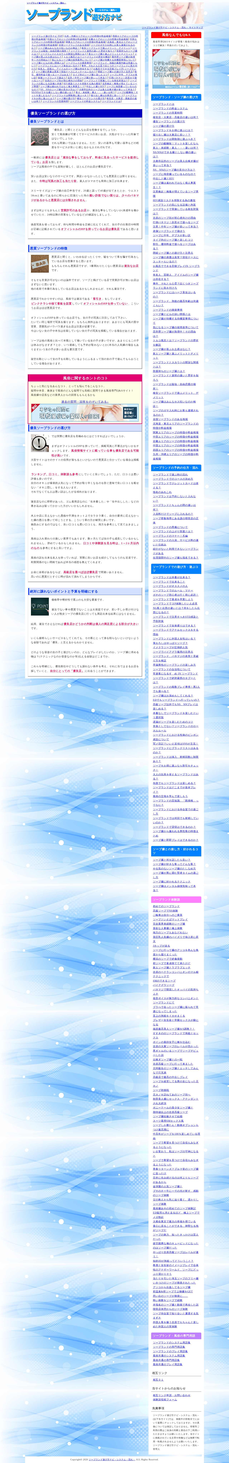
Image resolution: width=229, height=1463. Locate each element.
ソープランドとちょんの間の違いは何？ (174, 507)
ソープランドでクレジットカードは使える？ (176, 485)
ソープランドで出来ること (169, 582)
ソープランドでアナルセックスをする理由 (176, 632)
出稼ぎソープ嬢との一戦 (167, 1059)
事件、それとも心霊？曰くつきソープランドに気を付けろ (176, 285)
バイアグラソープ (163, 985)
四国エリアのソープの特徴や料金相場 (176, 450)
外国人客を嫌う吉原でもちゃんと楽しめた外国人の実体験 (176, 1324)
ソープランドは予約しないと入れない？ (174, 498)
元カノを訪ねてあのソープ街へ (172, 1094)
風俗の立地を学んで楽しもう (170, 796)
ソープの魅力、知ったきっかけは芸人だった (176, 1237)
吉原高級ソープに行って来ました (173, 1064)
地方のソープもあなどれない (170, 932)
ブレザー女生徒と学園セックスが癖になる (176, 1022)
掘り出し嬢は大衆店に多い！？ (107, 95)
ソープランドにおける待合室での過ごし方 (176, 811)
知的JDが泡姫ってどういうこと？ (173, 1261)
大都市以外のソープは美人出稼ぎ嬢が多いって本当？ (107, 89)
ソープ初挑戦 (161, 1090)
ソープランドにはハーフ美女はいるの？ (59, 66)
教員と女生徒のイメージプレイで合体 (176, 1265)
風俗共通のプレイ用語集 (167, 1364)
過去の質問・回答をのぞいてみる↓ (85, 401)
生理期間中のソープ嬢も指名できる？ (176, 557)
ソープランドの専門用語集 (169, 1347)
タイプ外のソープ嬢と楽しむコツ (90, 74)
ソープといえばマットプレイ (170, 919)
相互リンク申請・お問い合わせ (172, 1395)
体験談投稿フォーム (165, 1399)
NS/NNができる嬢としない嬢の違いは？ (52, 92)
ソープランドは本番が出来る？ (172, 577)
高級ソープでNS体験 (165, 910)
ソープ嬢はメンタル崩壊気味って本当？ (174, 888)
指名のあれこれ (162, 492)
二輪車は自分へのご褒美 (167, 915)
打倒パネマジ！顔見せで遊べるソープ (176, 222)
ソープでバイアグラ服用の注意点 (173, 652)
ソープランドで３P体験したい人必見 (175, 603)
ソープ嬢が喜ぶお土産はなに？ (172, 349)
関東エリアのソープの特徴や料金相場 (85, 42)
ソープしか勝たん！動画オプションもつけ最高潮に (176, 1127)
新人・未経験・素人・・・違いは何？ (95, 92)
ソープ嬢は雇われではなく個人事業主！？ (62, 86)
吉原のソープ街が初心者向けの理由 (63, 80)
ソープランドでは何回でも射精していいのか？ (176, 820)
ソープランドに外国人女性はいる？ (174, 638)
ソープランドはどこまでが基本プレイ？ (174, 789)
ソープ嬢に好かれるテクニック (172, 881)
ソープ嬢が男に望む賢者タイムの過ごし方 (176, 875)
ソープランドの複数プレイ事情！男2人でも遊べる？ (176, 689)
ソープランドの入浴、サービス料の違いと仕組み (176, 542)
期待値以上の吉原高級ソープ (170, 1112)
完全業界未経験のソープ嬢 (169, 924)
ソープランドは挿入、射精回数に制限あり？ (176, 759)
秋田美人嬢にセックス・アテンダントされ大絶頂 (176, 1101)
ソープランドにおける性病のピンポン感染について (176, 737)
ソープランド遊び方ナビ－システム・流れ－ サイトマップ (172, 27)
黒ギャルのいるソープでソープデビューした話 (176, 1053)
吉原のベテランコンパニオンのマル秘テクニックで (176, 974)
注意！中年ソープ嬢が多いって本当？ (87, 77)
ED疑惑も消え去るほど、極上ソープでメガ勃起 (176, 1215)
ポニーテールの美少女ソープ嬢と (173, 1107)
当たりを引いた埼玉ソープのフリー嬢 (176, 1278)
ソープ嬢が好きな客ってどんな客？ (174, 864)
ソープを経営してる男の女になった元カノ (176, 1083)
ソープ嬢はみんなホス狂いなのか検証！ (59, 48)
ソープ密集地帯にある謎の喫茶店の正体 (176, 520)
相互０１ (158, 1379)
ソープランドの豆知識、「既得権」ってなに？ (176, 803)
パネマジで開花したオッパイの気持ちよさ (176, 991)
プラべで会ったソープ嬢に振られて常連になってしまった (176, 1009)
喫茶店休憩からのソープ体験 (170, 1309)
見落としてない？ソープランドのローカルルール (176, 728)
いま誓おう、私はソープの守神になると (176, 1153)
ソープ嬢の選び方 (66, 98)
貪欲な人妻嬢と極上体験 (167, 928)
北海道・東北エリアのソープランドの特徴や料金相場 (176, 426)
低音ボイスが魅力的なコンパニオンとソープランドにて (176, 1000)
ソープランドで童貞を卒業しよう (173, 599)
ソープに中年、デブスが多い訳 (172, 235)
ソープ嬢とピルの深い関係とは (47, 63)
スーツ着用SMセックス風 (168, 1121)
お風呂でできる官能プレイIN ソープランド (176, 268)
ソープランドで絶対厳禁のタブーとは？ (174, 680)
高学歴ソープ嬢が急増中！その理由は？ (174, 334)
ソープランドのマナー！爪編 (170, 536)
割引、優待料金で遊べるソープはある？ (174, 246)
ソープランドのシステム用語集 (172, 1342)
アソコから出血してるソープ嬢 (172, 1287)
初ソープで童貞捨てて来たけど (172, 963)
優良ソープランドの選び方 (91, 98)
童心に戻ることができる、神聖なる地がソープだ (176, 1228)
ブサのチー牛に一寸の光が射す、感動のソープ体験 (176, 1193)
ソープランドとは (111, 101)
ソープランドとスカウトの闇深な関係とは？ (63, 54)
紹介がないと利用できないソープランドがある (176, 551)
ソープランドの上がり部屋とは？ (173, 531)
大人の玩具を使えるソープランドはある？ (176, 776)
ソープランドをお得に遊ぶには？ (173, 130)
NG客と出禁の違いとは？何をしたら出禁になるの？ (176, 610)
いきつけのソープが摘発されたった (174, 1282)
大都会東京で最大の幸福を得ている (174, 1221)
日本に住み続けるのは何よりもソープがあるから (176, 1180)
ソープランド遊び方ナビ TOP (46, 36)
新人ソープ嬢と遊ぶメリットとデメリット (111, 54)
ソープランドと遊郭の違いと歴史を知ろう (92, 51)
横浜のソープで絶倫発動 (167, 959)
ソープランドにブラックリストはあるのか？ (176, 750)
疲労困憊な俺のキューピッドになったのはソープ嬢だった (176, 1245)
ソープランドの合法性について (172, 669)
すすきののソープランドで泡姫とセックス (176, 1035)
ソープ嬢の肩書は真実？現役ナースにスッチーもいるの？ (66, 71)
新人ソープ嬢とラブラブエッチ (172, 967)
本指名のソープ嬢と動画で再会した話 (176, 1304)
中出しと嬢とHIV (95, 86)
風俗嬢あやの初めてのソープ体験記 (174, 1208)
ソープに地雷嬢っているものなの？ (174, 174)
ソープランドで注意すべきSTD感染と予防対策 (176, 619)
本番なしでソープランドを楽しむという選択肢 (176, 715)
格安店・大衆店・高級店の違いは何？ (176, 117)
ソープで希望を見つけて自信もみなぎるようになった (176, 1145)
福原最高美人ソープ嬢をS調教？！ (174, 1029)
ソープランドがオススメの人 (170, 586)
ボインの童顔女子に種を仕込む (172, 1042)
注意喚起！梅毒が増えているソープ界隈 (176, 193)
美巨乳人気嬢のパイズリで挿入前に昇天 (176, 939)
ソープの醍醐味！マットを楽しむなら (176, 143)
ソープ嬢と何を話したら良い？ (172, 860)
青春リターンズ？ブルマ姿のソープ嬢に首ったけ (176, 1171)
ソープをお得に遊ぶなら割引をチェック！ (176, 768)
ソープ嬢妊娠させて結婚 (167, 1116)
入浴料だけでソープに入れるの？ (173, 514)
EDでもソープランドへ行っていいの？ (176, 700)
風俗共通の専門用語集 (166, 1360)
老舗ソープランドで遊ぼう (52, 77)
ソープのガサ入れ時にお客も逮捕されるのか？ (176, 412)
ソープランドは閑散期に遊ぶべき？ (70, 95)
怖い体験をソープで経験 (167, 1300)
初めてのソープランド (166, 906)
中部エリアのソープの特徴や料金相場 (176, 436)
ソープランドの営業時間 (55, 101)
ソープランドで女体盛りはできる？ (174, 625)
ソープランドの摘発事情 (78, 63)
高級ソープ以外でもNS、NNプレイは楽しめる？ (175, 706)
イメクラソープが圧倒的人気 (170, 647)
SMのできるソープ (164, 981)
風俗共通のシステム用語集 (169, 1355)
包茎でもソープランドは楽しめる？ (174, 783)
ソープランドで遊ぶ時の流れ (170, 474)
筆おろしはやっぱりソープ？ (170, 643)
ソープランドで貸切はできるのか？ (174, 827)
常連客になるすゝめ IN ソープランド (175, 673)
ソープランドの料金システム (85, 101)
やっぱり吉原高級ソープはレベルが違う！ (176, 1254)
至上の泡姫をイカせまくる (169, 1016)
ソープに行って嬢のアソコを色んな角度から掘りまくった (176, 952)
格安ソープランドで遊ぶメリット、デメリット (106, 48)
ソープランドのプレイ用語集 (170, 1351)
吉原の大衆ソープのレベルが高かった (176, 1046)
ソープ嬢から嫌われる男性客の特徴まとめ (176, 833)
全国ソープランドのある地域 (74, 45)
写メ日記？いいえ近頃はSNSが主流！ (175, 743)
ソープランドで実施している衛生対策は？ (106, 80)
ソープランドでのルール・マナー (173, 590)
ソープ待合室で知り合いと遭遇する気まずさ (176, 1315)
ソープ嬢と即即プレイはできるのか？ (176, 840)
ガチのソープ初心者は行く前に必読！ (176, 595)
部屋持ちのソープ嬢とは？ (169, 371)
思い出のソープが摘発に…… (170, 1296)
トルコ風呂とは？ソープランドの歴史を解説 (87, 57)
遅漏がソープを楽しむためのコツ (173, 722)
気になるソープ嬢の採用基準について (71, 60)
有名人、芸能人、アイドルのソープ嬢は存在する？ (64, 69)
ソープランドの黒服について (170, 527)
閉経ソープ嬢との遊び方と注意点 (115, 71)
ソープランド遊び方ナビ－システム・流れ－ (46, 3)
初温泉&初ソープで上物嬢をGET (173, 1291)
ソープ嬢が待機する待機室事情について (114, 60)
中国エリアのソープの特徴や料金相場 (67, 39)
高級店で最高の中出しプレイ (170, 1077)
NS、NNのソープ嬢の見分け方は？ (58, 89)
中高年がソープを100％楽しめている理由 (176, 1136)
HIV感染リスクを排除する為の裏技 (82, 83)
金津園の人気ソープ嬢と (167, 1186)
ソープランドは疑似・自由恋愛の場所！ (174, 386)
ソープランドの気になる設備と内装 (174, 205)
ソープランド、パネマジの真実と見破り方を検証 (176, 658)
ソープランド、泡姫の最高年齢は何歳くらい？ (176, 303)
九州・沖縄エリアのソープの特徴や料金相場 (87, 36)
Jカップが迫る (161, 945)
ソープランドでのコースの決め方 (173, 479)
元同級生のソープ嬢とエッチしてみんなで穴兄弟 (176, 1070)
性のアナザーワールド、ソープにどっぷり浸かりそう (176, 1272)
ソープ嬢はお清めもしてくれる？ (173, 695)
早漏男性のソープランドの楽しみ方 (174, 665)
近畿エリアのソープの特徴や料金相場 (108, 39)
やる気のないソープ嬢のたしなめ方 (174, 868)
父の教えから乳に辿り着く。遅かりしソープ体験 (176, 1202)
